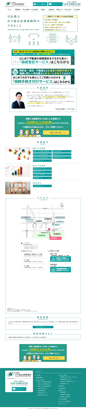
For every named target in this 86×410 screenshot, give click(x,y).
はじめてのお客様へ (65, 401)
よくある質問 (76, 10)
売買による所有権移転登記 (41, 157)
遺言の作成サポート (39, 160)
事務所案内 (17, 10)
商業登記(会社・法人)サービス (42, 168)
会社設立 (43, 10)
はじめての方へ (68, 10)
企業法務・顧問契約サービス (41, 174)
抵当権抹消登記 (57, 151)
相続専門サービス (58, 154)
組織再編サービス (38, 177)
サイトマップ (63, 403)
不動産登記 (63, 392)
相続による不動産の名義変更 (41, 151)
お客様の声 (51, 10)
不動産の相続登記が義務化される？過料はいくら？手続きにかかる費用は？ (27, 337)
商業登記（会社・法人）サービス (69, 376)
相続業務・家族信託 (65, 394)
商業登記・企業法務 (65, 396)
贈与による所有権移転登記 (41, 154)
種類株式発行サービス (40, 171)
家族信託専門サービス (59, 157)
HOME (39, 375)
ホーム (9, 10)
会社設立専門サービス (40, 186)
